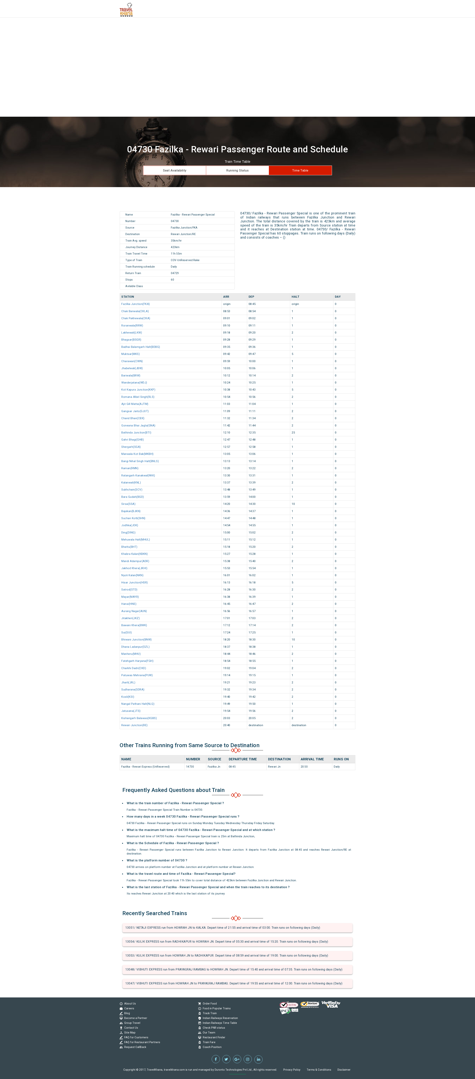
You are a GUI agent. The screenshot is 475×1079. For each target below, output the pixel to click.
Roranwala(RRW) (132, 325)
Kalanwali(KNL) (131, 482)
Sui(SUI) (126, 632)
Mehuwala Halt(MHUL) (135, 539)
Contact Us (130, 1027)
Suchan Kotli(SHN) (133, 518)
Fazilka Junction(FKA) (135, 304)
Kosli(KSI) (127, 696)
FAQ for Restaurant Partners (141, 1042)
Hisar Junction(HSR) (134, 582)
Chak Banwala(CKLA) (135, 311)
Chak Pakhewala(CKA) (135, 318)
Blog (126, 1013)
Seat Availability (174, 170)
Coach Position (211, 1047)
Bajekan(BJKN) (131, 511)
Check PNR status (213, 1027)
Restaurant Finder (213, 1037)
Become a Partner (134, 1018)
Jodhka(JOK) (129, 525)
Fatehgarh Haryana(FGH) (137, 661)
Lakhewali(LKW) (131, 332)
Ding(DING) (128, 532)
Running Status (237, 170)
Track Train (209, 1013)
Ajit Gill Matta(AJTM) (134, 404)
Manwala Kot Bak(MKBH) (137, 454)
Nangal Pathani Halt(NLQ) (137, 704)
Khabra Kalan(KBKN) (134, 554)
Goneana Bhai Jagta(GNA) (138, 425)
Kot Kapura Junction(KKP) (138, 389)
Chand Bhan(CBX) (133, 418)
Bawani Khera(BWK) (134, 625)
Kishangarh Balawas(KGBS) (139, 718)
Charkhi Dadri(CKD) (133, 668)
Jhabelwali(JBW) (132, 368)
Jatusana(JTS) (131, 711)
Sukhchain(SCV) (131, 489)
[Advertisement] (111, 26)
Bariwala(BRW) (130, 375)
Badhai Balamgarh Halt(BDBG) (140, 347)
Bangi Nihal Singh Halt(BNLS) (140, 461)
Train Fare (208, 1042)
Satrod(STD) (129, 589)
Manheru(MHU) (131, 654)
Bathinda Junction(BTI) (136, 432)
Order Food (209, 1003)
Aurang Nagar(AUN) (134, 611)
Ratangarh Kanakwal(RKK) (138, 475)
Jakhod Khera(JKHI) (134, 568)
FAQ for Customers (135, 1037)
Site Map (128, 1032)
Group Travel (131, 1022)
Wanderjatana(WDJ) (134, 382)
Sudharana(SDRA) (133, 689)
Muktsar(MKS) (130, 354)
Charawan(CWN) (132, 361)
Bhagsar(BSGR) (131, 339)
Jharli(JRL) (128, 682)
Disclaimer (344, 1069)
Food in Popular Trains (216, 1008)
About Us (129, 1003)
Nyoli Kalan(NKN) (132, 575)
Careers (128, 1008)
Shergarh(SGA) (131, 447)
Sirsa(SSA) (128, 504)
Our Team (208, 1032)
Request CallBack (134, 1047)
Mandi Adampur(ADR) (135, 561)
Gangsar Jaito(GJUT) (135, 411)
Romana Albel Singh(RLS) (138, 397)
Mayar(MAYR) (130, 596)
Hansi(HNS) (128, 604)
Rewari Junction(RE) (134, 725)
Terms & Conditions (319, 1069)
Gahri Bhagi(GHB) (132, 439)
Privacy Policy (292, 1069)
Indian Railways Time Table (219, 1022)
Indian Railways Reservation (219, 1018)
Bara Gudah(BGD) (132, 497)
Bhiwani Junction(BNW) (136, 639)
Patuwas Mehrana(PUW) (137, 675)
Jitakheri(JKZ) (130, 618)
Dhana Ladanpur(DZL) (135, 646)
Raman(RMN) (129, 468)
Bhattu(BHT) (129, 547)
